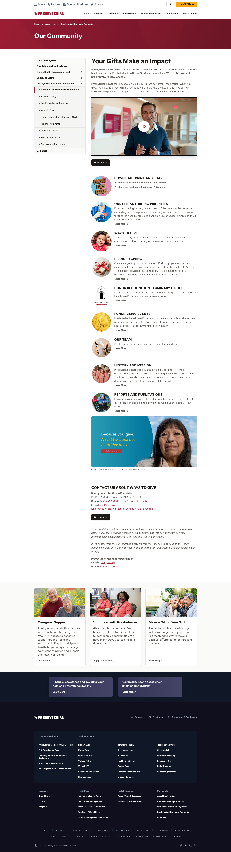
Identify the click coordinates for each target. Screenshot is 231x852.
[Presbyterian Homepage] (57, 15)
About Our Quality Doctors (51, 763)
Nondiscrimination (98, 836)
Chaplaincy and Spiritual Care (170, 802)
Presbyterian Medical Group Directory (56, 745)
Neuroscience (84, 777)
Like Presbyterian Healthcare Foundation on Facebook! (122, 509)
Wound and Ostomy (166, 756)
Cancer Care (123, 766)
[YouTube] (195, 846)
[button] (59, 66)
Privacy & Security (58, 836)
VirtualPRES (83, 766)
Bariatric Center (164, 766)
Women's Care (85, 756)
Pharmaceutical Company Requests (152, 836)
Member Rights (122, 830)
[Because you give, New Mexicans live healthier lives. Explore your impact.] (144, 441)
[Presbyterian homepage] (49, 718)
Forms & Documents (82, 830)
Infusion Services (126, 777)
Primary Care (84, 745)
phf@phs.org (107, 505)
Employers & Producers (184, 717)
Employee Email (142, 830)
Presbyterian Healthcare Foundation (173, 812)
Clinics (41, 802)
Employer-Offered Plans (89, 812)
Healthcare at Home (126, 761)
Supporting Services (166, 772)
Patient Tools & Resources (129, 796)
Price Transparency (121, 836)
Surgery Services (125, 750)
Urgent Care (83, 750)
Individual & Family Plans (89, 796)
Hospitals (42, 807)
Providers (158, 717)
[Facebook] (181, 846)
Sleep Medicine (164, 750)
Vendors (177, 836)
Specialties (123, 756)
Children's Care (85, 761)
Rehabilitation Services (88, 772)
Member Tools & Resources (130, 802)
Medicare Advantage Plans (90, 802)
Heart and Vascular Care (129, 772)
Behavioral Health (126, 745)
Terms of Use (78, 836)
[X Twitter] (185, 846)
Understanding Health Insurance (93, 818)
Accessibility (61, 830)
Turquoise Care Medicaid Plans (92, 807)
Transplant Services (166, 745)
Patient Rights (103, 830)
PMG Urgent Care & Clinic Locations (55, 769)
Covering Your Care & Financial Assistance (53, 757)
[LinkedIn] (190, 846)
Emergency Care (164, 761)
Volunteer (161, 818)
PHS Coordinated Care (49, 750)
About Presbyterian (166, 796)
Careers (139, 717)
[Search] (169, 4)
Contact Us (44, 830)
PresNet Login (162, 830)
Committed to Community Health (172, 807)
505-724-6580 (110, 501)
